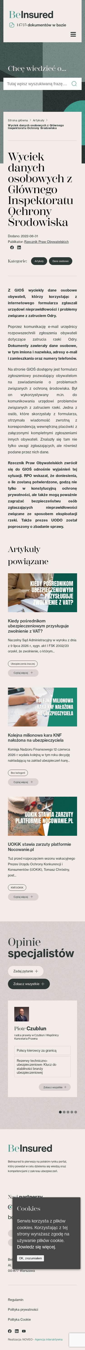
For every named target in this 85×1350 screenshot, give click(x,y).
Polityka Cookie (19, 1319)
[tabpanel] (42, 1049)
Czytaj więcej (21, 673)
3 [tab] (68, 1112)
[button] (74, 84)
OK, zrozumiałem (30, 1258)
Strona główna (18, 120)
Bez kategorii (18, 772)
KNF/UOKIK (17, 887)
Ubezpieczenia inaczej (23, 663)
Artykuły (38, 120)
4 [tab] (71, 1112)
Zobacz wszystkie (26, 984)
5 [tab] (75, 1112)
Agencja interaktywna (49, 1339)
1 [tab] (60, 1112)
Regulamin (15, 1300)
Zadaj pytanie (23, 971)
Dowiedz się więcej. (36, 1247)
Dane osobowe (61, 261)
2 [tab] (64, 1112)
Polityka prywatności (23, 1309)
